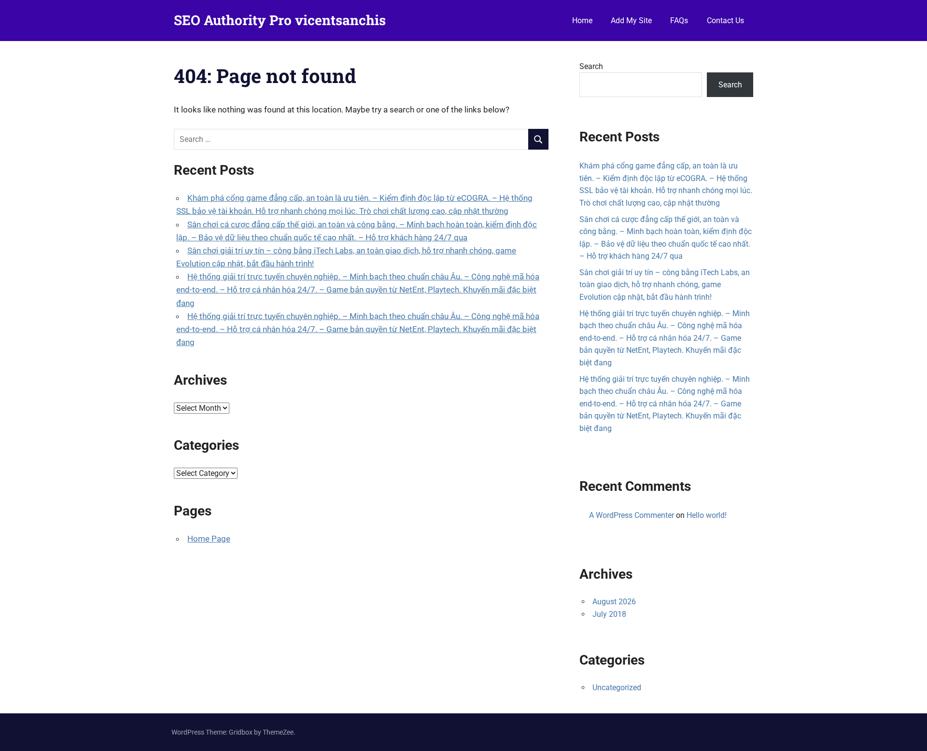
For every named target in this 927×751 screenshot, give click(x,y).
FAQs (679, 20)
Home (582, 20)
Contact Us (725, 20)
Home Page (208, 538)
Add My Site (631, 20)
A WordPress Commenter (631, 515)
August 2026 (614, 601)
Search (591, 66)
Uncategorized (616, 687)
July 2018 (609, 614)
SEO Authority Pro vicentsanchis (280, 20)
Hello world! (707, 515)
